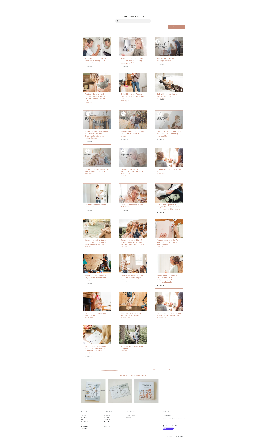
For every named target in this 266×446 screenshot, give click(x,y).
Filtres (176, 27)
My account (107, 415)
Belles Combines (87, 436)
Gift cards (106, 417)
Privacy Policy (107, 426)
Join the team (84, 426)
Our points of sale (85, 421)
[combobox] (131, 21)
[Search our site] (117, 21)
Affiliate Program (130, 415)
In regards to (84, 417)
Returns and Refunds (109, 424)
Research (83, 415)
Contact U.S (107, 419)
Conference (84, 424)
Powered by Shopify (85, 438)
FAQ (82, 419)
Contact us (84, 428)
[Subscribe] (184, 415)
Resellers (128, 417)
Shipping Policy (107, 421)
